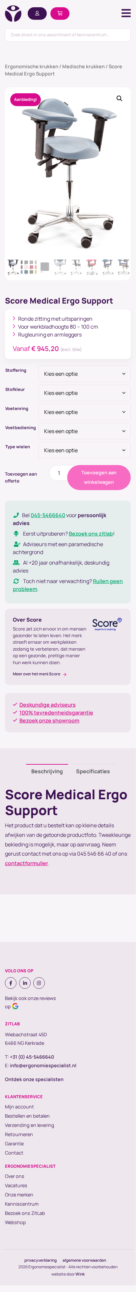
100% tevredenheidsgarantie (56, 712)
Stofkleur (15, 389)
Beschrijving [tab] (47, 771)
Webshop (15, 1222)
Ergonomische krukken (31, 66)
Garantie (14, 1143)
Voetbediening (20, 427)
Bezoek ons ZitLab (25, 1213)
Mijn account (19, 1106)
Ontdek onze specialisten (34, 1079)
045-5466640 (48, 515)
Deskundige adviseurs (47, 704)
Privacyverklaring (40, 1260)
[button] (119, 98)
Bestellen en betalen (27, 1116)
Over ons (14, 1176)
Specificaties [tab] (93, 771)
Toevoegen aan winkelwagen (99, 477)
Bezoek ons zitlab (91, 533)
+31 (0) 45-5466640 (32, 1057)
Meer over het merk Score (36, 674)
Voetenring (16, 408)
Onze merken (19, 1194)
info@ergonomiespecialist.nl (43, 1065)
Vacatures (16, 1185)
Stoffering (15, 370)
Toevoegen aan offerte (21, 477)
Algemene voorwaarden (84, 1260)
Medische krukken (83, 66)
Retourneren (19, 1134)
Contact (14, 1153)
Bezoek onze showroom (49, 720)
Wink (80, 1274)
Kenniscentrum (22, 1204)
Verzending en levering (29, 1125)
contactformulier (26, 863)
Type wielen (17, 447)
